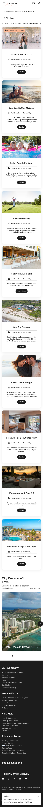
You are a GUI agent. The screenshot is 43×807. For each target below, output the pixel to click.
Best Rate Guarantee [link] (10, 726)
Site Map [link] (5, 731)
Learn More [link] (21, 291)
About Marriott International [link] (12, 672)
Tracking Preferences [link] (10, 741)
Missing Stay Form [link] (9, 728)
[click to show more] (40, 624)
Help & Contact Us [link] (9, 718)
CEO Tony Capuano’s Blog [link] (12, 682)
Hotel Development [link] (9, 705)
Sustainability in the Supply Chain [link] (14, 753)
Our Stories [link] (6, 685)
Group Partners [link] (8, 703)
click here (28, 802)
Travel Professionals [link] (9, 700)
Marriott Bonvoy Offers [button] (12, 11)
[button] (35, 23)
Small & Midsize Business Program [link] (15, 698)
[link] (12, 745)
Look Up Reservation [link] (10, 721)
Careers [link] (5, 675)
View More (33, 588)
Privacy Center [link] (7, 743)
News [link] (4, 680)
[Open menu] (4, 3)
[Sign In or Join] (39, 3)
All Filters (10, 18)
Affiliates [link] (5, 708)
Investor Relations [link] (8, 677)
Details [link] (21, 72)
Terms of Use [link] (7, 748)
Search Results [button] (29, 11)
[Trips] (33, 3)
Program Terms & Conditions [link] (13, 750)
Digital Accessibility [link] (9, 687)
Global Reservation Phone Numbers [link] (15, 723)
